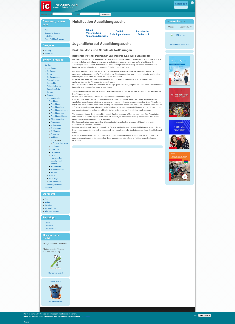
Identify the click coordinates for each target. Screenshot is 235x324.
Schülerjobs (51, 71)
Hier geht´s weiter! (55, 273)
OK (195, 315)
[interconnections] (46, 11)
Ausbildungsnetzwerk (59, 110)
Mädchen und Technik (56, 162)
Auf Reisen (55, 131)
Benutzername (46, 14)
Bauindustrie (56, 166)
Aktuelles (48, 205)
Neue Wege (53, 178)
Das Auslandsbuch (52, 33)
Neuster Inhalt (50, 208)
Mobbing (54, 137)
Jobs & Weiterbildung (93, 31)
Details (26, 322)
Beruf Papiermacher (56, 156)
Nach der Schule (53, 98)
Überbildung (55, 146)
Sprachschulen (50, 228)
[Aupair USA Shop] (179, 149)
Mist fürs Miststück (55, 302)
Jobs (47, 29)
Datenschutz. (86, 317)
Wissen (50, 95)
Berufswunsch (56, 152)
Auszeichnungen (53, 80)
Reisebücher (142, 31)
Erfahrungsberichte (54, 184)
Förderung (55, 134)
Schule (49, 74)
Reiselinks (49, 225)
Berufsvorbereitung (60, 143)
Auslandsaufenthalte (97, 35)
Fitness (54, 172)
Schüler (48, 65)
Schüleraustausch (54, 77)
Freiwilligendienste (119, 34)
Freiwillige (48, 36)
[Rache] (55, 291)
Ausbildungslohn (57, 107)
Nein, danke (205, 315)
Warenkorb (49, 53)
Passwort (76, 14)
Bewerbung (55, 122)
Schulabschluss (55, 181)
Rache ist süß (55, 282)
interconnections (65, 4)
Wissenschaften (57, 169)
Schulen (50, 92)
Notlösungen (56, 140)
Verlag (47, 202)
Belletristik (143, 34)
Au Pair (120, 31)
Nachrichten (51, 68)
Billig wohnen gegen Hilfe (179, 45)
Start (47, 199)
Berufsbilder (51, 83)
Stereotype (55, 149)
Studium (52, 175)
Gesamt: (183, 27)
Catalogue (181, 3)
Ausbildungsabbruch (59, 116)
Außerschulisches (54, 86)
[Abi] (179, 116)
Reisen (47, 222)
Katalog (48, 50)
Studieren (48, 187)
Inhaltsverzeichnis (52, 211)
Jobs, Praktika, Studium (54, 39)
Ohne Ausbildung (57, 119)
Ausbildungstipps (57, 113)
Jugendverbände (53, 89)
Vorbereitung (56, 125)
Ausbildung (53, 101)
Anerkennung (56, 128)
